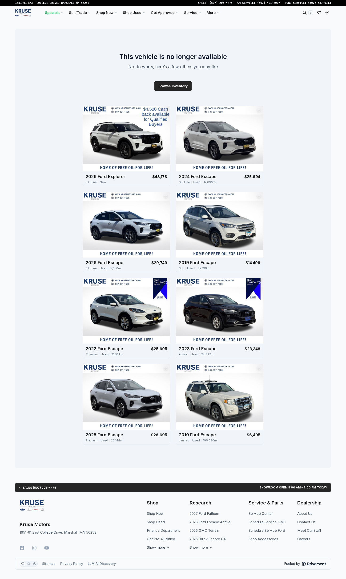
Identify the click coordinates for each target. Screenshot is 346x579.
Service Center (261, 513)
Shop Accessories (263, 539)
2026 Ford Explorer (105, 176)
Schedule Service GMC (267, 522)
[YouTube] (46, 548)
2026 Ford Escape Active (210, 522)
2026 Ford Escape (104, 262)
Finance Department (163, 530)
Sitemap (49, 564)
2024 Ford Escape (198, 176)
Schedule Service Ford (267, 530)
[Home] (23, 12)
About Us (304, 513)
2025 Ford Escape (104, 434)
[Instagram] (34, 548)
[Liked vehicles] (319, 12)
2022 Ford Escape (104, 348)
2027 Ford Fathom (204, 513)
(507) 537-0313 (319, 2)
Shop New (155, 513)
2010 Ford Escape (197, 434)
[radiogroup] (28, 564)
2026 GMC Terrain (204, 530)
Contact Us (306, 522)
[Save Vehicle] (165, 110)
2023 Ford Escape (198, 348)
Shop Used (156, 522)
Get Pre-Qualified (161, 539)
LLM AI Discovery (102, 564)
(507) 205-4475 (221, 2)
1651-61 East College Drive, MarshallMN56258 (52, 2)
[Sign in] (327, 12)
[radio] (23, 564)
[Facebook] (22, 548)
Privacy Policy (71, 564)
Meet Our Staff (309, 530)
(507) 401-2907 (268, 2)
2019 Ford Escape (197, 262)
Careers (303, 539)
